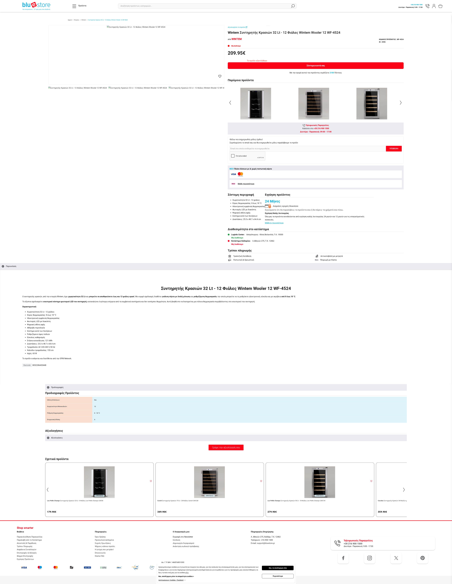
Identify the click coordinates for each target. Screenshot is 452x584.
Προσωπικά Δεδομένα (104, 540)
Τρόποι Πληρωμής (24, 546)
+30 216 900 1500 (321, 128)
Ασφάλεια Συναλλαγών (26, 549)
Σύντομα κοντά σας (316, 65)
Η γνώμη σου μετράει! (104, 549)
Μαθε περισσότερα (246, 184)
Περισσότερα (278, 576)
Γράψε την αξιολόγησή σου (226, 447)
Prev (230, 102)
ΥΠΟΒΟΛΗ (393, 148)
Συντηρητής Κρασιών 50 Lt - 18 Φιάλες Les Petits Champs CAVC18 (296, 501)
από (235, 39)
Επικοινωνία (100, 553)
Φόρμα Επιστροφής (25, 556)
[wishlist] (219, 76)
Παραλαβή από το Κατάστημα (29, 540)
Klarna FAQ (99, 556)
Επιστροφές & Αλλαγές (27, 553)
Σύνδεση (176, 540)
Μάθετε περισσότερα (274, 223)
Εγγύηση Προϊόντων (25, 559)
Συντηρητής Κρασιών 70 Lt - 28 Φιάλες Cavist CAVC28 (177, 501)
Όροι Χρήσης (100, 537)
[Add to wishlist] (151, 481)
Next (401, 102)
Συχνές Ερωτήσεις (103, 543)
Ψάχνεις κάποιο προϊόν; (105, 546)
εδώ (187, 573)
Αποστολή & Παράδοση (26, 543)
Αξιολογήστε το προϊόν (237, 27)
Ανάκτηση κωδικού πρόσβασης (186, 546)
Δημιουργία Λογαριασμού (183, 543)
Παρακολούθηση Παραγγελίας (29, 537)
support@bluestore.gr (266, 543)
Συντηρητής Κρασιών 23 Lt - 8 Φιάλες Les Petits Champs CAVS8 (75, 501)
